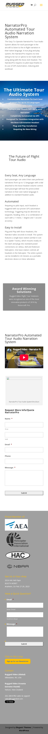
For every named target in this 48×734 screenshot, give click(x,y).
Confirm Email (12, 619)
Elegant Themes (23, 727)
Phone (8, 456)
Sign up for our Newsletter (18, 661)
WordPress (24, 730)
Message (10, 467)
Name (8, 419)
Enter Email (11, 609)
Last (6, 439)
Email (8, 444)
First (6, 429)
